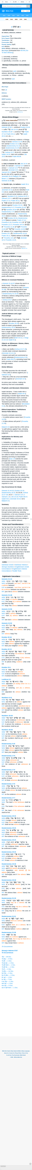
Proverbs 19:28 (19, 229)
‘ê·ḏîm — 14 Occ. (8, 971)
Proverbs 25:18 (20, 207)
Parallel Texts (16, 571)
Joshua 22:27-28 (20, 349)
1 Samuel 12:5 (19, 166)
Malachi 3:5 (17, 176)
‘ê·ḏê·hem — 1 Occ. (8, 965)
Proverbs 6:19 (6, 222)
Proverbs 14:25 (11, 240)
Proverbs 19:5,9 (18, 224)
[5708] (30, 523)
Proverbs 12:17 (7, 224)
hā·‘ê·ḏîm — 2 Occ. (8, 975)
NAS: (3, 583)
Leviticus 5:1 (6, 679)
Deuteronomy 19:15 (8, 327)
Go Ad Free (3, 1166)
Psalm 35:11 (10, 134)
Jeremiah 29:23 (7, 176)
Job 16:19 (14, 129)
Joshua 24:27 (7, 300)
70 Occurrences (7, 946)
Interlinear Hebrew (21, 565)
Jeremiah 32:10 (7, 190)
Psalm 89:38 (16, 156)
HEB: (3, 581)
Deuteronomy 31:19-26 (10, 294)
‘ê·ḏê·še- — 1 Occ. (8, 967)
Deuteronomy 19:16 (20, 233)
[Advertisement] (16, 1025)
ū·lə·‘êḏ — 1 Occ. (8, 981)
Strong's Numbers (8, 567)
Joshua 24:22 (22, 196)
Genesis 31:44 (17, 142)
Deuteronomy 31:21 (9, 916)
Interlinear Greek (7, 565)
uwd (14, 71)
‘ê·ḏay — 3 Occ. (7, 959)
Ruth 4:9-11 (18, 338)
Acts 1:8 (12, 459)
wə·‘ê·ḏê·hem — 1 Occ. (10, 987)
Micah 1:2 (5, 178)
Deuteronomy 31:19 (13, 146)
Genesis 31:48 (7, 127)
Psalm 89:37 (10, 359)
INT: (3, 591)
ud (6, 90)
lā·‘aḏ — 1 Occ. (7, 977)
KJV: (3, 587)
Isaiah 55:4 (25, 184)
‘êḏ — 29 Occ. (6, 957)
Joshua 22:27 (9, 152)
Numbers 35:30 (7, 132)
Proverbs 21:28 (9, 227)
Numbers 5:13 (12, 196)
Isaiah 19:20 (6, 154)
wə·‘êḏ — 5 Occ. (7, 985)
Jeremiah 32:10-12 (8, 353)
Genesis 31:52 (7, 623)
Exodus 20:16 (25, 127)
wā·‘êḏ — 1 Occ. (7, 983)
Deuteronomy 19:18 (9, 864)
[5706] (2, 523)
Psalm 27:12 (6, 201)
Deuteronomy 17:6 (8, 212)
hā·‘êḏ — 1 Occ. (7, 973)
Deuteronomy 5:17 (8, 207)
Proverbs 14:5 (17, 222)
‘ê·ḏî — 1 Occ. (7, 969)
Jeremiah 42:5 (13, 170)
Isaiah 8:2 (12, 340)
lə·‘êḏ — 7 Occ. (7, 979)
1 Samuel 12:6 (13, 168)
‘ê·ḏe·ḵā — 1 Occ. (8, 963)
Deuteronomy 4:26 (21, 357)
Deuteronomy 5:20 (8, 744)
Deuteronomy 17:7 (8, 798)
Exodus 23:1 (6, 233)
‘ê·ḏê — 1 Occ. (7, 961)
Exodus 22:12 (14, 144)
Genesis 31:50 (7, 181)
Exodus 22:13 (7, 649)
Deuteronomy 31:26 (12, 148)
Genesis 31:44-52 (9, 283)
